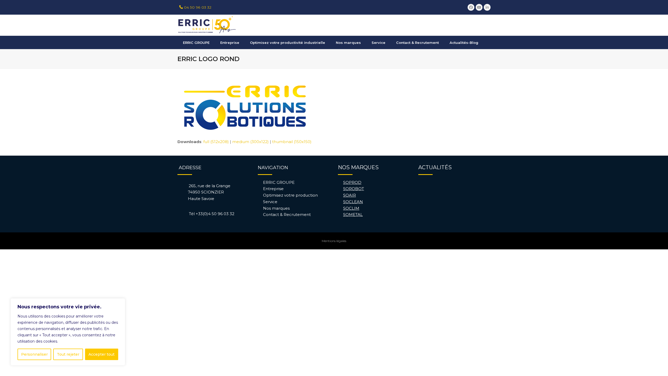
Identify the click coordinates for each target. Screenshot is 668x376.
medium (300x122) (250, 141)
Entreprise (273, 188)
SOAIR (349, 195)
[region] (67, 332)
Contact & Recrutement (287, 214)
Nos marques (276, 208)
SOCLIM (351, 208)
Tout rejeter (68, 354)
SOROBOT (353, 188)
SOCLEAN (353, 201)
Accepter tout (101, 354)
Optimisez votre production (290, 195)
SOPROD (352, 182)
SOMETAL (353, 214)
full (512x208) (216, 141)
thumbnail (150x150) (292, 141)
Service (270, 201)
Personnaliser (34, 354)
